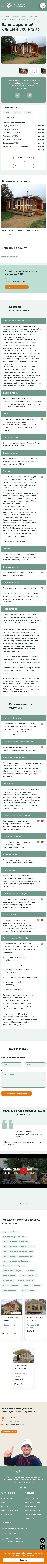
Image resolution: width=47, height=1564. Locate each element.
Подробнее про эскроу (16, 287)
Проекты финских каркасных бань (17, 1256)
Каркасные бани (10, 1232)
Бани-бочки (30, 1518)
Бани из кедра (9, 1275)
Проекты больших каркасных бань (18, 1251)
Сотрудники (6, 1514)
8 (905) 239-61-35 (12, 1421)
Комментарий (6, 1071)
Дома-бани (7, 1280)
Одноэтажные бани (29, 1275)
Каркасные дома (32, 1502)
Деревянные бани (10, 1285)
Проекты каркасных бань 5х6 (15, 1261)
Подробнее (8, 1333)
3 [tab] (26, 1203)
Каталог (29, 1493)
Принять (23, 1560)
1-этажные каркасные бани (14, 1237)
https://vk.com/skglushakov (15, 1424)
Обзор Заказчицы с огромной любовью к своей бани (29, 1134)
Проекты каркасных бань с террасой (19, 1246)
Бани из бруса (31, 1506)
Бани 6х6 (30, 1271)
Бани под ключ (9, 1290)
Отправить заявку (23, 157)
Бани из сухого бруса (12, 1271)
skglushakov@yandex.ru (14, 1418)
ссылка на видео (11, 735)
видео (31, 404)
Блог (3, 1502)
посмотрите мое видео (25, 539)
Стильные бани (28, 1290)
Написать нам (9, 1431)
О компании (8, 1493)
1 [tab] (20, 1203)
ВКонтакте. (8, 689)
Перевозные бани (33, 1514)
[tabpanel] (23, 1156)
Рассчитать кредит (22, 166)
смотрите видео (21, 907)
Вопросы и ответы (9, 1510)
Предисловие (27, 617)
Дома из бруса (31, 1498)
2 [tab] (23, 1203)
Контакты (7, 1523)
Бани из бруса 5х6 (25, 1280)
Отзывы (4, 1506)
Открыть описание (9, 257)
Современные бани (32, 1285)
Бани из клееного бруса (13, 1266)
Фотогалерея (7, 1498)
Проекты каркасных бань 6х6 (15, 1241)
